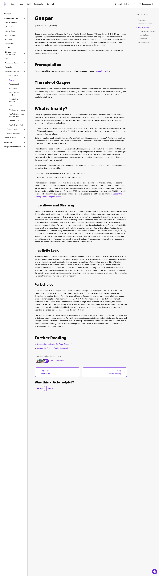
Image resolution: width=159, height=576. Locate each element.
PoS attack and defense (14, 100)
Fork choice (143, 39)
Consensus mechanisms (13, 71)
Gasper (11, 80)
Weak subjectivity (15, 84)
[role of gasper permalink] (34, 82)
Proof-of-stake (12, 76)
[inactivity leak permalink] (34, 250)
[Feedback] (154, 571)
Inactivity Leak (144, 35)
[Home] (4, 4)
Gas (6, 58)
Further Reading (143, 42)
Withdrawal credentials (17, 110)
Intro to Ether (9, 27)
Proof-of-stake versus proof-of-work (17, 115)
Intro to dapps (10, 31)
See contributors (57, 361)
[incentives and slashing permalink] (34, 205)
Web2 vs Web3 (10, 35)
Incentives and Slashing (147, 31)
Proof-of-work (12, 129)
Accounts (8, 39)
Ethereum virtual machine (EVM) (11, 53)
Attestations (13, 88)
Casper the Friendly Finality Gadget (52, 348)
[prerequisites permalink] (34, 64)
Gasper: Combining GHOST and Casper (54, 344)
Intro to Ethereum (11, 23)
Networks (8, 67)
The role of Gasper (145, 24)
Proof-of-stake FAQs (16, 125)
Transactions (9, 43)
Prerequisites (142, 20)
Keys (10, 106)
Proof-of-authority (13, 133)
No (53, 388)
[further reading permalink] (34, 338)
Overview (7, 14)
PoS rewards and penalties (15, 94)
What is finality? (143, 27)
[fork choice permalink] (34, 284)
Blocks (7, 48)
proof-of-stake (103, 71)
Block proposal (14, 121)
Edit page (53, 26)
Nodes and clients (11, 63)
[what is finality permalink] (34, 108)
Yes (41, 388)
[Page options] (45, 26)
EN (148, 4)
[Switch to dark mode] (135, 4)
